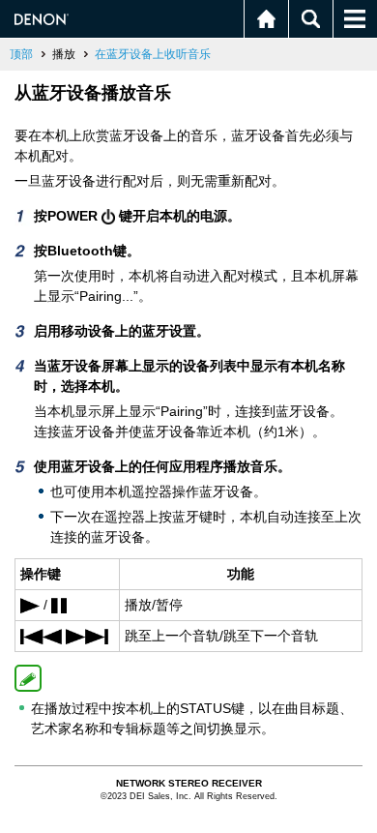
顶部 (21, 54)
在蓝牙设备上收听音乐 (153, 54)
